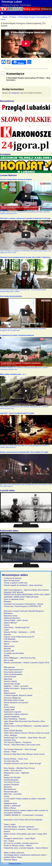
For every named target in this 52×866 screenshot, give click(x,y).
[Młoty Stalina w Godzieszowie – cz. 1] (26, 391)
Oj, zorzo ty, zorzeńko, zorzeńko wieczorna (21, 843)
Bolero (6, 691)
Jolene (6, 775)
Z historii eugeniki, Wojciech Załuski (18, 695)
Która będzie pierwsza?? (13, 670)
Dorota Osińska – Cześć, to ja (16, 759)
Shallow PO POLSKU (12, 778)
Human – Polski (10, 752)
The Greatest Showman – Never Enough (20, 749)
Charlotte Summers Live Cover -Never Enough (22, 763)
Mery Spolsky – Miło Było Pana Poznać (19, 768)
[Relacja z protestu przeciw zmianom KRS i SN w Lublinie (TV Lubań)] (26, 469)
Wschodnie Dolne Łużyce (14, 700)
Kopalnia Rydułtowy (11, 716)
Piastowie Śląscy (10, 860)
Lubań (6, 630)
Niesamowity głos (11, 792)
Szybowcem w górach (12, 712)
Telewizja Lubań (11, 1)
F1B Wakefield (9, 639)
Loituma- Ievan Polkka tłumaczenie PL (19, 637)
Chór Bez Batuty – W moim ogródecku (19, 827)
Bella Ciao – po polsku (13, 794)
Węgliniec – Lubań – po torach (16, 686)
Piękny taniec (9, 646)
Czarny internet (10, 677)
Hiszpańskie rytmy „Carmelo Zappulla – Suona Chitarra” (26, 848)
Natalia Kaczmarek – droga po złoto (18, 688)
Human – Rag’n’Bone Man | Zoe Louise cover (22, 745)
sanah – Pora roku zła (12, 770)
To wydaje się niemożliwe (14, 653)
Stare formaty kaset (11, 580)
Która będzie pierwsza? (13, 672)
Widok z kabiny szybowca (14, 853)
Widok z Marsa (10, 808)
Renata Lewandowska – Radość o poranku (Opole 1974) (26, 662)
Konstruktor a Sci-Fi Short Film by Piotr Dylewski (23, 820)
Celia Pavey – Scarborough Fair (16, 627)
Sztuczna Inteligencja (12, 698)
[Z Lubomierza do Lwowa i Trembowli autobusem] (26, 352)
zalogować (15, 93)
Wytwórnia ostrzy (10, 616)
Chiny (6, 705)
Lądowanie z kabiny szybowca (16, 714)
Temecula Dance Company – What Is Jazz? (21, 829)
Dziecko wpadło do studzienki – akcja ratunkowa (23, 585)
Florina (6, 796)
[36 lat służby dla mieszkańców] (26, 313)
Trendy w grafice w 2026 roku (15, 583)
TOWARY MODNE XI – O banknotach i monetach (23, 815)
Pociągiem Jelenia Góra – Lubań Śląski (19, 838)
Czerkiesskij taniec (11, 780)
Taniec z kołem (10, 824)
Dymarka (7, 634)
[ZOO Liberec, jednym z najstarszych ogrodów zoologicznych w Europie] (26, 235)
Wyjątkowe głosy (10, 803)
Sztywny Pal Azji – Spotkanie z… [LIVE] (19, 632)
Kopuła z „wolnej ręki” (12, 806)
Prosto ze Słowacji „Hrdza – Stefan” (18, 845)
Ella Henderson (10, 789)
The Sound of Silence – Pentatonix (17, 742)
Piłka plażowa (9, 667)
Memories (8, 787)
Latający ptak (9, 709)
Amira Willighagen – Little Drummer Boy (20, 658)
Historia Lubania (10, 681)
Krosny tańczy (9, 707)
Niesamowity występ (12, 684)
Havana (7, 831)
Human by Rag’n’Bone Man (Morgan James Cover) (24, 754)
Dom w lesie (9, 660)
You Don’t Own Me (11, 761)
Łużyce (6, 625)
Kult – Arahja (9, 841)
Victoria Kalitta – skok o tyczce (16, 620)
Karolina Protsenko (11, 785)
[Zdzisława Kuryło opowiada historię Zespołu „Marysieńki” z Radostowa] (26, 274)
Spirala (6, 655)
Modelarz (7, 601)
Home (5, 17)
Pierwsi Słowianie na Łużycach (16, 702)
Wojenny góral (9, 693)
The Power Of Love (11, 782)
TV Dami (12, 17)
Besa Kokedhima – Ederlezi (15, 719)
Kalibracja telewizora (12, 618)
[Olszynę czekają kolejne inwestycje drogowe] (26, 196)
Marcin (6, 644)
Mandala (7, 648)
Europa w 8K (9, 651)
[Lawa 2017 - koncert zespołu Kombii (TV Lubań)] (26, 430)
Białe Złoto (8, 679)
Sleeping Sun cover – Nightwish (16, 773)
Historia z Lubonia (11, 641)
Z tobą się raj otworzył (12, 578)
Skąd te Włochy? (10, 623)
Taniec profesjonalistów (13, 674)
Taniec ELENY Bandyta (13, 731)
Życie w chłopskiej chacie (14, 599)
